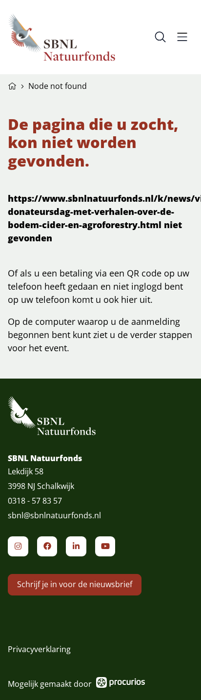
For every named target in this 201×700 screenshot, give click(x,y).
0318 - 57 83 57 (35, 500)
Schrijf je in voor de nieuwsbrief (74, 584)
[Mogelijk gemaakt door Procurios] (120, 684)
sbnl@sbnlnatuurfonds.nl (54, 515)
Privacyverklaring (39, 649)
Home (12, 85)
